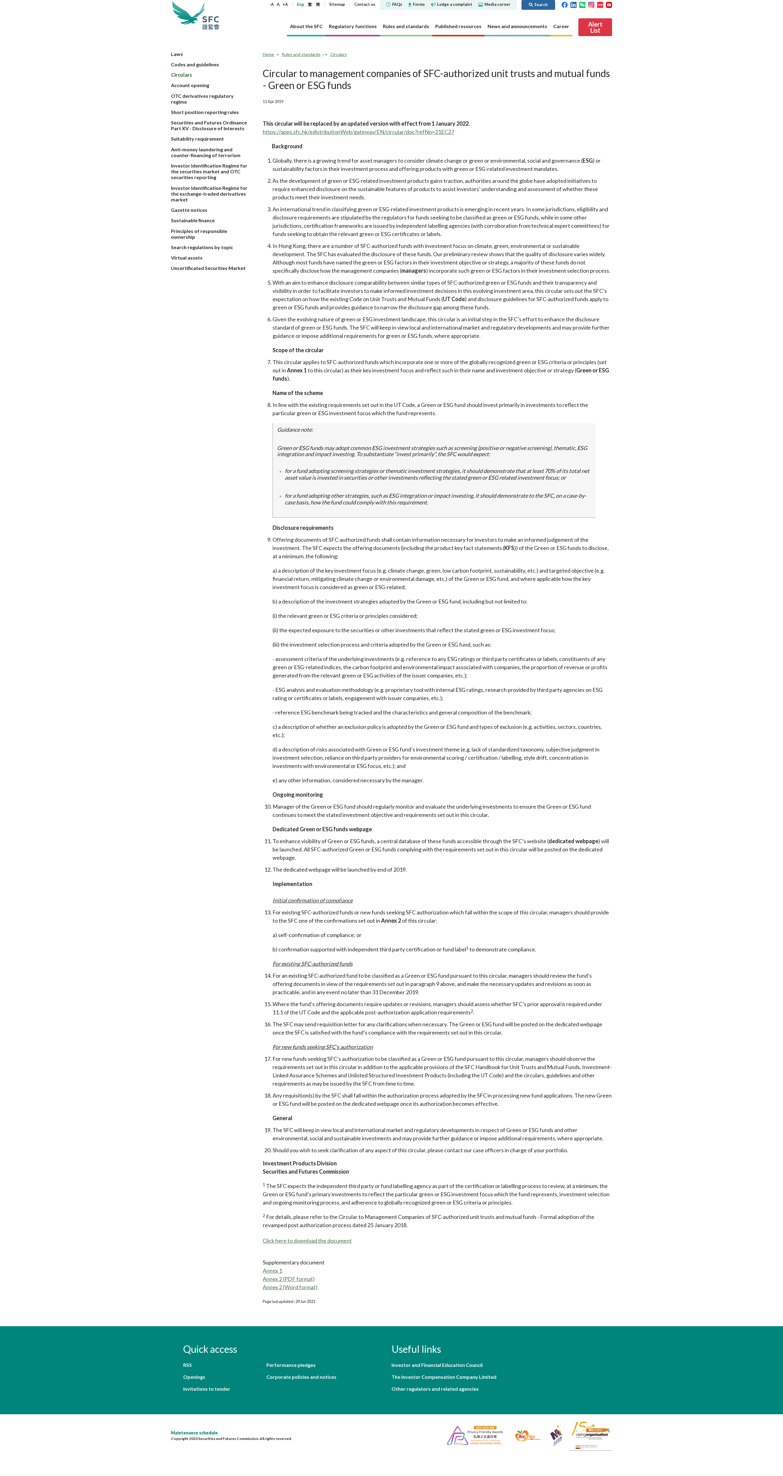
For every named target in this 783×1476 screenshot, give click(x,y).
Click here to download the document (307, 1240)
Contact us (364, 4)
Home (268, 54)
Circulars (181, 75)
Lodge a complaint (454, 4)
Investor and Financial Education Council (437, 1365)
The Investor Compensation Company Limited (444, 1377)
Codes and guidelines (195, 64)
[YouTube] (609, 4)
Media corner (497, 4)
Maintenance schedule (194, 1432)
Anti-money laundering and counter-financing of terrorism (205, 152)
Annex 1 (272, 1270)
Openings (194, 1377)
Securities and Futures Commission (210, 15)
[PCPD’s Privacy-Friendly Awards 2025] (472, 1435)
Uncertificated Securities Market (208, 268)
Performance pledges (291, 1365)
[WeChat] (582, 4)
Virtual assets (186, 257)
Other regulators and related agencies (435, 1389)
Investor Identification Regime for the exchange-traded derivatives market (209, 193)
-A (271, 4)
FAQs (397, 4)
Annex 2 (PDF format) (289, 1278)
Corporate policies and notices (301, 1377)
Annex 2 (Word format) (290, 1287)
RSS (187, 1365)
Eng (300, 4)
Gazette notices (189, 210)
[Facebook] (565, 4)
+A (285, 4)
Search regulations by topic (202, 247)
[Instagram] (591, 4)
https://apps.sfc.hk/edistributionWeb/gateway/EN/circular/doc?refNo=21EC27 (358, 131)
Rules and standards (301, 54)
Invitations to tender (206, 1389)
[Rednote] (600, 4)
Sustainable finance (193, 220)
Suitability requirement (197, 139)
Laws (177, 54)
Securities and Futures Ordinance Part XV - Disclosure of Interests (209, 125)
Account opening (190, 85)
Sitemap (337, 4)
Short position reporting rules (205, 112)
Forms (419, 4)
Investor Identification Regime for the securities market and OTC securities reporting (209, 171)
